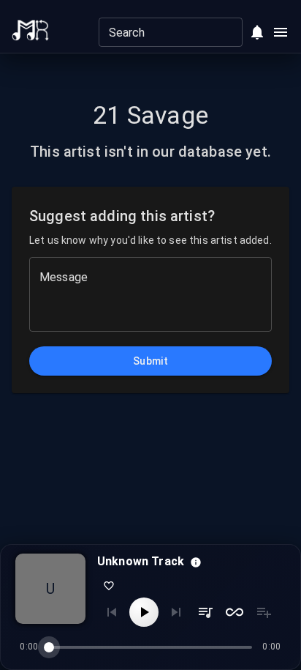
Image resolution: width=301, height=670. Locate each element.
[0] (257, 32)
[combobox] (158, 32)
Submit (150, 361)
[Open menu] (280, 32)
